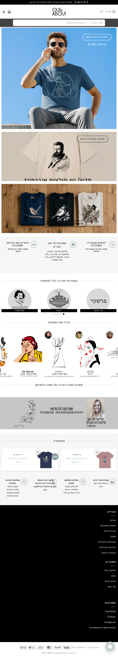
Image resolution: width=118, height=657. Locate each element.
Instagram (110, 622)
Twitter (111, 616)
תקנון (113, 536)
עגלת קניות (110, 581)
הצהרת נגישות (109, 552)
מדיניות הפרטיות (107, 547)
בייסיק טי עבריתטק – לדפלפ (77, 460)
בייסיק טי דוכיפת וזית (17, 460)
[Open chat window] (110, 646)
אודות (113, 520)
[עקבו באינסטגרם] (84, 2)
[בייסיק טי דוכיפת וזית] (45, 460)
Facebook (110, 611)
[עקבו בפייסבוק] (87, 2)
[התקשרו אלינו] (76, 2)
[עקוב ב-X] (81, 2)
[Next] (4, 302)
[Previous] (111, 302)
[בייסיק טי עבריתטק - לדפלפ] (104, 460)
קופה (113, 576)
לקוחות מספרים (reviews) (102, 627)
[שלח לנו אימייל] (78, 2)
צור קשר (111, 586)
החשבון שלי (110, 570)
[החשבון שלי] (3, 11)
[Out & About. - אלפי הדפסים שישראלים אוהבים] (59, 12)
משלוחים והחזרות (107, 542)
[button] (111, 11)
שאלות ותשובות (108, 525)
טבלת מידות (110, 531)
